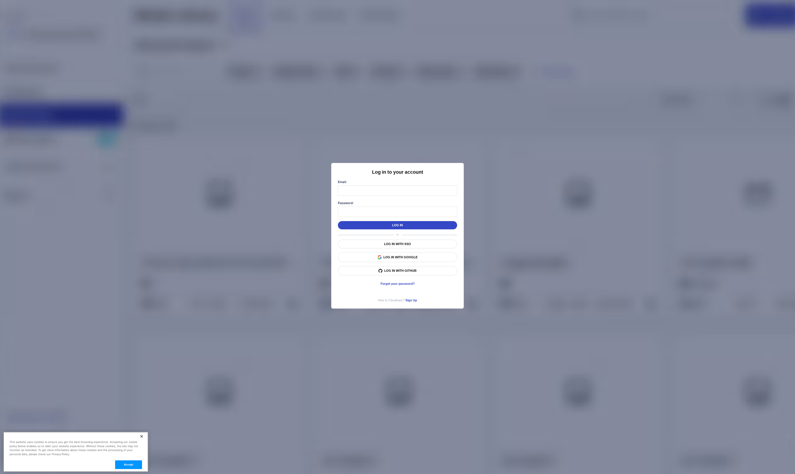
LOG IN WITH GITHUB (400, 270)
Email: (342, 182)
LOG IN (397, 225)
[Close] (141, 436)
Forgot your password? (398, 283)
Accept (129, 464)
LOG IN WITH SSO (397, 244)
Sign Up (411, 300)
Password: (345, 203)
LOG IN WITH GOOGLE (400, 257)
